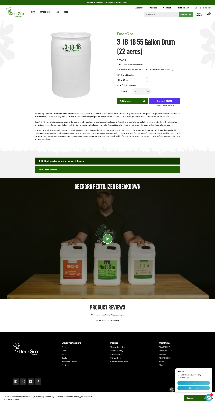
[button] (148, 85)
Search (65, 350)
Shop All (43, 23)
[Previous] (66, 2)
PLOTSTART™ (165, 347)
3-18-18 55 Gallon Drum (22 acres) (59, 23)
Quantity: (125, 91)
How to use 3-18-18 (48, 169)
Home (37, 23)
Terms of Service (117, 347)
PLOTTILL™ (164, 354)
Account (139, 8)
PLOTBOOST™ (165, 350)
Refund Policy (116, 354)
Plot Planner (183, 8)
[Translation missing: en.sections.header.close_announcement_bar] (212, 2)
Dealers (153, 8)
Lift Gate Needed (125, 75)
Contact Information (119, 361)
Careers (65, 347)
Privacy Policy (116, 358)
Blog (161, 365)
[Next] (148, 2)
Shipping (120, 64)
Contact (167, 8)
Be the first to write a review (107, 320)
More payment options (165, 105)
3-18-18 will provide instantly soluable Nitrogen (61, 161)
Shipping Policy (116, 350)
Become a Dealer (203, 8)
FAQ (64, 354)
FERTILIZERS (165, 358)
